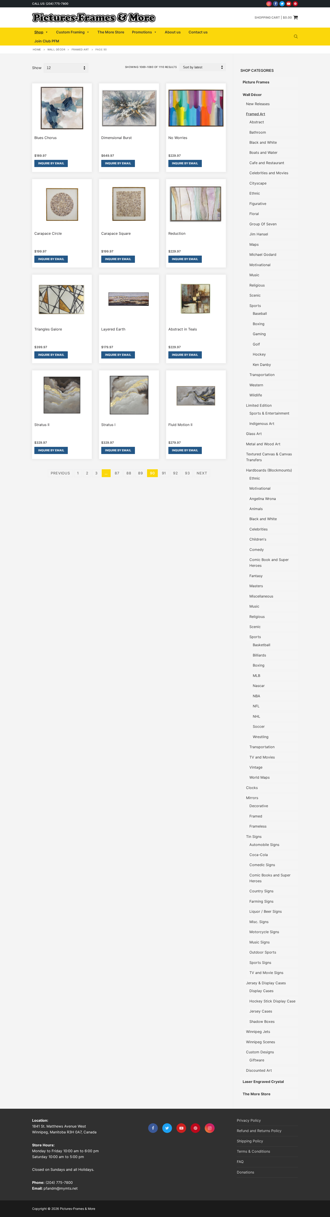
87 (117, 473)
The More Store (110, 32)
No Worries (177, 137)
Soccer (259, 726)
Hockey (259, 354)
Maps (254, 244)
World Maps (259, 777)
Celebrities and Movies (268, 173)
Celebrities (258, 529)
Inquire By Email (51, 163)
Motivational (260, 265)
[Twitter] (282, 3)
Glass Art (254, 433)
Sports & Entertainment (269, 413)
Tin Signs (254, 836)
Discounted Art (259, 1070)
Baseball (260, 313)
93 (187, 473)
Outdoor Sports (262, 952)
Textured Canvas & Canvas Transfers (269, 457)
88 (128, 473)
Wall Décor (56, 49)
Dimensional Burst (116, 137)
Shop (38, 32)
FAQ (240, 1161)
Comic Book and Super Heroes (269, 562)
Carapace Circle (48, 233)
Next (202, 473)
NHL (256, 716)
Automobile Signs (264, 844)
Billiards (259, 655)
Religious (257, 285)
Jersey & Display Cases (266, 983)
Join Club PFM (46, 41)
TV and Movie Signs (266, 972)
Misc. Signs (258, 921)
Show (37, 67)
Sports (255, 305)
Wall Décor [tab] (252, 94)
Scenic (255, 295)
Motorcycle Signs (264, 932)
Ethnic (254, 193)
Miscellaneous (261, 596)
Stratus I (108, 424)
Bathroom (257, 132)
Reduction (176, 233)
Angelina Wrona (262, 498)
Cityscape (257, 183)
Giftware (256, 1060)
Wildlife (255, 395)
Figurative (257, 203)
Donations (245, 1172)
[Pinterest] (295, 3)
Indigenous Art (261, 423)
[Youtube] (288, 3)
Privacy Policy (249, 1120)
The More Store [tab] (257, 1094)
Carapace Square (116, 233)
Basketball (261, 645)
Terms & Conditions (253, 1151)
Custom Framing (70, 32)
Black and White (263, 142)
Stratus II (41, 424)
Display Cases (261, 991)
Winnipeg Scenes (260, 1042)
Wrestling (260, 737)
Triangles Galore (48, 329)
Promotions (142, 32)
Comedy (256, 549)
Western (256, 385)
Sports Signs (260, 962)
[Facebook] (275, 3)
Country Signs (261, 891)
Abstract (256, 122)
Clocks (252, 787)
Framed (255, 816)
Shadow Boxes (262, 1021)
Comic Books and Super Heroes (269, 878)
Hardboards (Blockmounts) (269, 470)
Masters (256, 586)
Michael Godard (262, 254)
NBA (256, 696)
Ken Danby (262, 364)
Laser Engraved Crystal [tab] (263, 1081)
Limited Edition (259, 405)
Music (254, 275)
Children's (257, 539)
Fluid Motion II (180, 424)
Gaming (259, 334)
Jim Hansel (258, 234)
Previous (60, 473)
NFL (256, 706)
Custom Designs (260, 1052)
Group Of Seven (263, 224)
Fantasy (256, 576)
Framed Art (80, 49)
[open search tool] (296, 37)
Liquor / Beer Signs (265, 911)
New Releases (258, 104)
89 (140, 473)
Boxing (258, 324)
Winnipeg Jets (258, 1031)
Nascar (259, 685)
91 (164, 473)
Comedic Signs (262, 865)
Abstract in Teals (182, 329)
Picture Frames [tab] (256, 82)
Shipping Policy (250, 1141)
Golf (256, 344)
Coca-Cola (258, 854)
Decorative (258, 806)
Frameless (257, 826)
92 (175, 473)
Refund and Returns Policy (259, 1130)
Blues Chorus (45, 137)
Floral (254, 213)
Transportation (262, 374)
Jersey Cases (260, 1011)
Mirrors (252, 797)
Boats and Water (263, 152)
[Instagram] (268, 3)
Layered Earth (113, 329)
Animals (256, 508)
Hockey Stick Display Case (272, 1001)
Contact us (198, 32)
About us (173, 32)
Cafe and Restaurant (266, 163)
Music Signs (259, 942)
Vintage (255, 767)
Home (37, 49)
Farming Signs (261, 901)
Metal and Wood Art (263, 444)
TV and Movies (262, 757)
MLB (256, 675)
